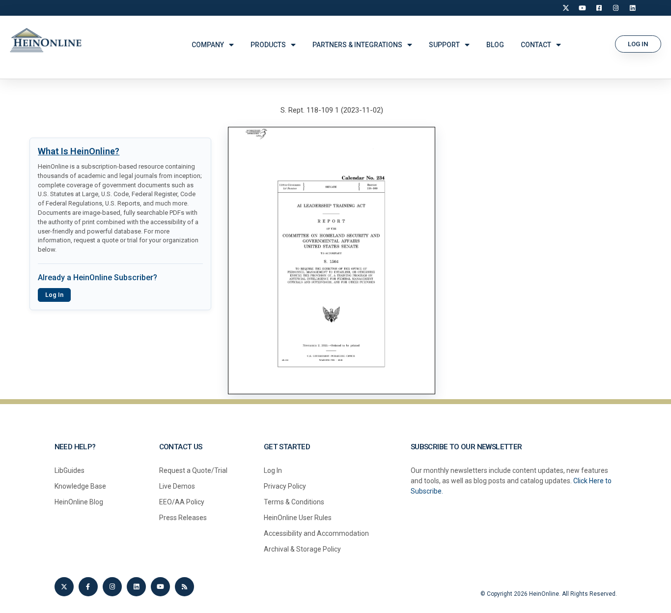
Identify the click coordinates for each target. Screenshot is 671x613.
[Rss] (184, 586)
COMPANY (208, 45)
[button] (638, 44)
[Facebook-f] (88, 586)
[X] (566, 8)
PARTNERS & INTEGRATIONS (357, 45)
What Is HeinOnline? (78, 151)
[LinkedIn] (633, 8)
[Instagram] (616, 8)
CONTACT (536, 45)
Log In (54, 295)
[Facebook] (599, 8)
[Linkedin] (136, 586)
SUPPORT (444, 45)
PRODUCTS (268, 45)
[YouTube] (582, 8)
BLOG (495, 45)
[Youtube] (160, 586)
